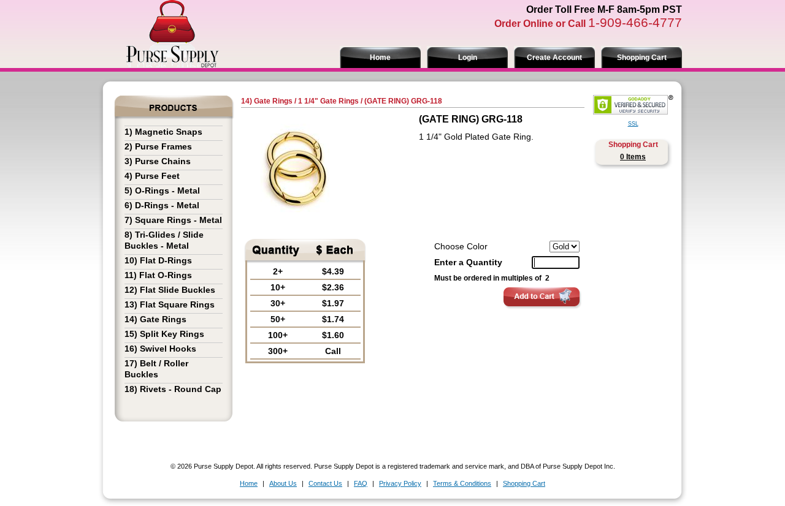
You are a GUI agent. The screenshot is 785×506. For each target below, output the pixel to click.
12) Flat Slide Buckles (169, 290)
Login (467, 57)
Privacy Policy (400, 483)
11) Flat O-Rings (158, 275)
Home (380, 57)
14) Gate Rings (155, 319)
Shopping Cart (642, 57)
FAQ (360, 483)
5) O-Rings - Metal (162, 190)
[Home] (172, 64)
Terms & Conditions (462, 483)
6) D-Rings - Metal (161, 205)
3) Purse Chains (157, 161)
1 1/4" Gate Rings (328, 101)
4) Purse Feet (152, 176)
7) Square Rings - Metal (173, 220)
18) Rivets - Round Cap (172, 389)
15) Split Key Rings (164, 334)
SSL (633, 124)
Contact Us (325, 483)
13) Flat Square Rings (169, 304)
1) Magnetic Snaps (163, 132)
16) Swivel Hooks (160, 348)
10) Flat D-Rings (158, 260)
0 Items (633, 157)
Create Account (554, 57)
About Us (283, 483)
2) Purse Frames (158, 146)
